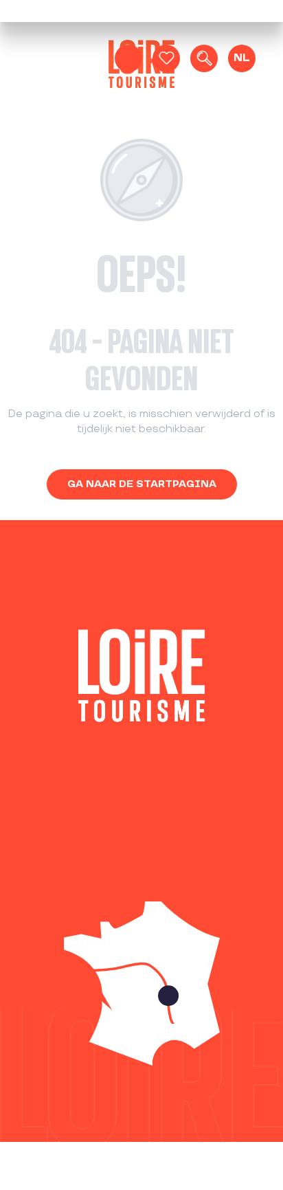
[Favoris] (166, 58)
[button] (204, 58)
